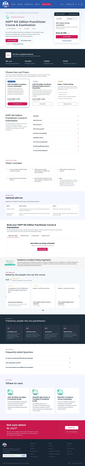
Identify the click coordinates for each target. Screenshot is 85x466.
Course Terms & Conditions (54, 451)
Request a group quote (18, 43)
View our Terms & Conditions (23, 463)
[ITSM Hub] (15, 445)
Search (23, 455)
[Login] (78, 4)
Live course (59, 18)
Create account (70, 448)
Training (13, 4)
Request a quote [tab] (45, 235)
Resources (51, 448)
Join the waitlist (67, 36)
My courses (69, 451)
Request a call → (72, 427)
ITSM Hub (8, 463)
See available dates (17, 103)
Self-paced (69, 18)
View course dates (11, 40)
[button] (43, 310)
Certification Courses (13, 12)
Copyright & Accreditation (54, 453)
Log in (68, 446)
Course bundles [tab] (35, 235)
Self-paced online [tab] (24, 235)
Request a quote (67, 104)
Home (7, 12)
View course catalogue (71, 431)
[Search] (76, 4)
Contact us (51, 446)
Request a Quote (46, 4)
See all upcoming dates (66, 40)
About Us (37, 4)
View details (42, 104)
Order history (70, 453)
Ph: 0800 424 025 (70, 4)
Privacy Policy (52, 456)
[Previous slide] (5, 296)
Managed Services (29, 4)
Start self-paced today (26, 40)
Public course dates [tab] (13, 235)
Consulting (19, 4)
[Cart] (81, 4)
